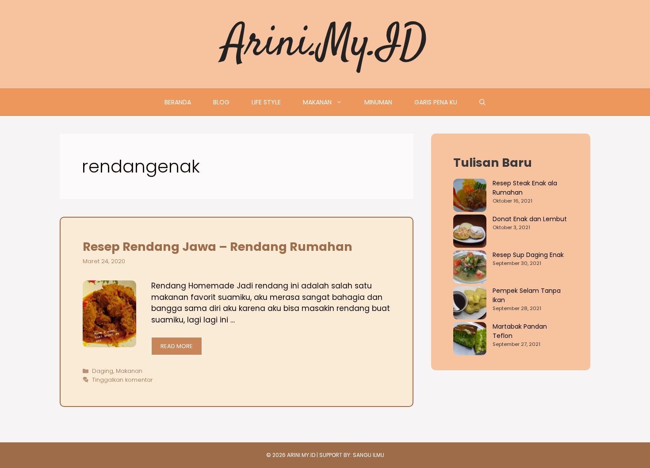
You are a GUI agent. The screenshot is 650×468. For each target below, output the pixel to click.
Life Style (266, 102)
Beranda (177, 102)
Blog (221, 102)
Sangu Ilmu (368, 455)
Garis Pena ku (435, 102)
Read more (177, 346)
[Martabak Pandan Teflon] (469, 340)
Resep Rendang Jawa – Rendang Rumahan (217, 246)
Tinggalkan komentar (122, 380)
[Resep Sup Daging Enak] (469, 268)
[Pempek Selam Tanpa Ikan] (469, 304)
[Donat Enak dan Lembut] (469, 232)
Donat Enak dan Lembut (530, 219)
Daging (102, 371)
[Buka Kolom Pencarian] (482, 102)
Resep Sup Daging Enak (528, 254)
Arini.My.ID (325, 44)
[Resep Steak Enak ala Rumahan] (469, 197)
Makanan (317, 102)
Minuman (378, 102)
